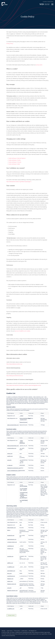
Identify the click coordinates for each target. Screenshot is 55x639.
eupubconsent (23, 419)
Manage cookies (11, 615)
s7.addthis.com (10, 566)
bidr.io (8, 530)
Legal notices (10, 630)
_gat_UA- (22, 496)
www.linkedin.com (11, 527)
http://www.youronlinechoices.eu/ (14, 375)
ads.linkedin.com (11, 570)
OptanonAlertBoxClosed (25, 418)
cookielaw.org (10, 546)
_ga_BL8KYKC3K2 (23, 495)
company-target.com (12, 542)
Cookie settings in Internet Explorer (17, 158)
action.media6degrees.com (13, 470)
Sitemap (3, 630)
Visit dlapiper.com (32, 630)
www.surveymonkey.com (13, 425)
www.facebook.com (11, 539)
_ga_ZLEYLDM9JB (23, 488)
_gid (21, 490)
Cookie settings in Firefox (14, 160)
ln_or (21, 522)
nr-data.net (9, 465)
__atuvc (21, 440)
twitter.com (10, 581)
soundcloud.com (11, 576)
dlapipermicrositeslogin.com (13, 468)
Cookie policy (24, 630)
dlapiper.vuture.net (11, 584)
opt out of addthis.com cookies (22, 331)
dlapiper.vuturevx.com (12, 590)
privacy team (39, 65)
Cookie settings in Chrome (14, 162)
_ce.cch (21, 484)
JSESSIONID (22, 443)
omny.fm (9, 460)
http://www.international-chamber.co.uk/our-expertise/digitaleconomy (23, 385)
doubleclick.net (10, 535)
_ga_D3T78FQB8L (23, 486)
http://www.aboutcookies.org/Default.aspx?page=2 (18, 181)
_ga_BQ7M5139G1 (24, 492)
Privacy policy (17, 630)
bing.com (9, 573)
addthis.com (10, 563)
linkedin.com (10, 548)
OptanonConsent (23, 422)
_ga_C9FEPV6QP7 (23, 497)
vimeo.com (9, 453)
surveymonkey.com (11, 448)
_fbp (20, 525)
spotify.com (10, 456)
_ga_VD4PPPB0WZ (24, 500)
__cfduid (21, 415)
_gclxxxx (25, 490)
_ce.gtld (22, 494)
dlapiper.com (10, 578)
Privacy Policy (9, 43)
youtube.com (10, 556)
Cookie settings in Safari (14, 164)
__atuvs (21, 441)
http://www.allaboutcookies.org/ (14, 364)
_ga (21, 501)
